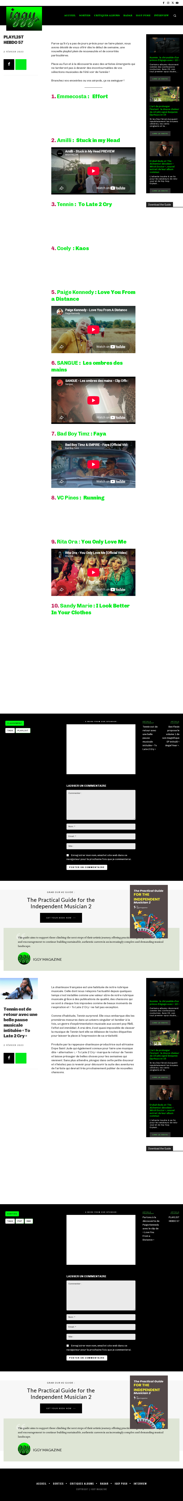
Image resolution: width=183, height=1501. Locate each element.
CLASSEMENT (14, 723)
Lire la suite (160, 79)
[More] (20, 64)
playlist (23, 730)
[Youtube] (177, 3)
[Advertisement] (93, 680)
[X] (172, 3)
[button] (174, 15)
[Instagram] (168, 3)
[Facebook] (163, 3)
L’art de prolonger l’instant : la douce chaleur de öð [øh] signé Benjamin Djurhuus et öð (164, 110)
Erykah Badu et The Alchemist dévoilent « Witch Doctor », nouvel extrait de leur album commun (162, 166)
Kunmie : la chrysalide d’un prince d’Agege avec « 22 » (164, 59)
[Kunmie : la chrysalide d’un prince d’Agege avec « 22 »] (164, 45)
